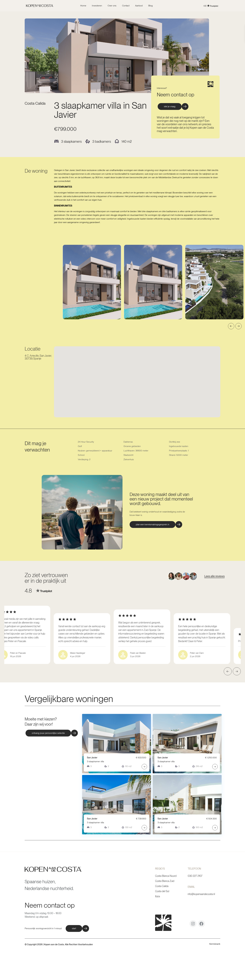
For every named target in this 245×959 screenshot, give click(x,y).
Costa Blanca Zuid (164, 880)
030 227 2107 (195, 875)
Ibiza (157, 896)
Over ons (112, 5)
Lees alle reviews (214, 576)
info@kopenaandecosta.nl (201, 894)
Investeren (97, 5)
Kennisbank (214, 944)
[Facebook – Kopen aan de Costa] (201, 924)
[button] (156, 524)
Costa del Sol (162, 891)
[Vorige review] (228, 671)
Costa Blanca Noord (166, 875)
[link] (190, 5)
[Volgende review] (237, 671)
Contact (125, 5)
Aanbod (139, 5)
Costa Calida (35, 103)
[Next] (238, 326)
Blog (150, 5)
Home (83, 5)
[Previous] (231, 326)
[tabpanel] (91, 282)
